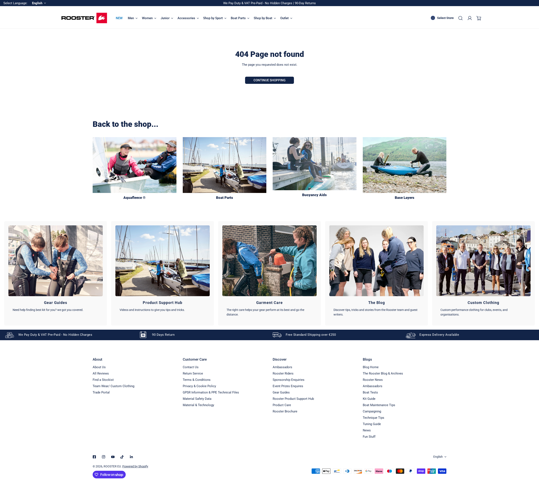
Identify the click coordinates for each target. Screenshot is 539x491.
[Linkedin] (131, 457)
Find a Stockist (103, 380)
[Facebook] (94, 457)
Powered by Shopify (135, 466)
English (438, 456)
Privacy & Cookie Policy (199, 386)
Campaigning (372, 411)
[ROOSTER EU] (84, 18)
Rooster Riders (283, 373)
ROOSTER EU (112, 466)
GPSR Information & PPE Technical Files (211, 392)
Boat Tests (370, 392)
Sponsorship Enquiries (288, 380)
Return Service (193, 373)
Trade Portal (101, 392)
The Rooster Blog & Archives (383, 373)
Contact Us (191, 367)
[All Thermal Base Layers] (405, 165)
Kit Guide (369, 399)
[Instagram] (103, 457)
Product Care (282, 405)
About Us (99, 367)
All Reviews (101, 373)
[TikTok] (122, 457)
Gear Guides (281, 392)
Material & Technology (198, 405)
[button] (479, 18)
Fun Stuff (369, 437)
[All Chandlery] (225, 165)
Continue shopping (269, 80)
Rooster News (373, 380)
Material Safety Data (197, 399)
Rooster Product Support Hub (293, 399)
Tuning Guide (372, 424)
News (367, 430)
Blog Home (371, 367)
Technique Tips (373, 418)
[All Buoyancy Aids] (314, 163)
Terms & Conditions (197, 380)
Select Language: (15, 3)
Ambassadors (282, 367)
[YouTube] (112, 457)
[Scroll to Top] (531, 468)
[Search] (460, 18)
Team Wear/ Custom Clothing (113, 386)
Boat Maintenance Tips (379, 405)
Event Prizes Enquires (288, 386)
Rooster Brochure (285, 411)
